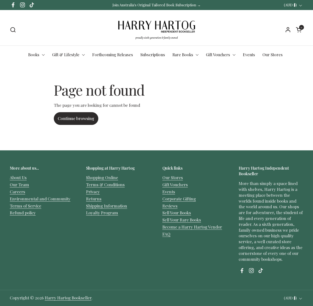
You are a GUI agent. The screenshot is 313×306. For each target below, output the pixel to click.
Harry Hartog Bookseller (68, 297)
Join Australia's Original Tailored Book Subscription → (156, 5)
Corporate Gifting (179, 198)
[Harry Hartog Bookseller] (156, 29)
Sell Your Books (176, 212)
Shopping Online (102, 177)
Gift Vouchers (175, 184)
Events (168, 191)
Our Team (19, 184)
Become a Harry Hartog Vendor (192, 227)
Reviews (170, 205)
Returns (93, 198)
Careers (17, 191)
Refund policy (23, 212)
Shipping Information (106, 205)
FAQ (166, 234)
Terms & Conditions (105, 184)
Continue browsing (76, 118)
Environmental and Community (40, 198)
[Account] (288, 30)
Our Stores (172, 177)
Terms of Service (25, 205)
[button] (13, 30)
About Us (18, 177)
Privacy (93, 191)
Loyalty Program (102, 212)
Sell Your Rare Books (181, 219)
